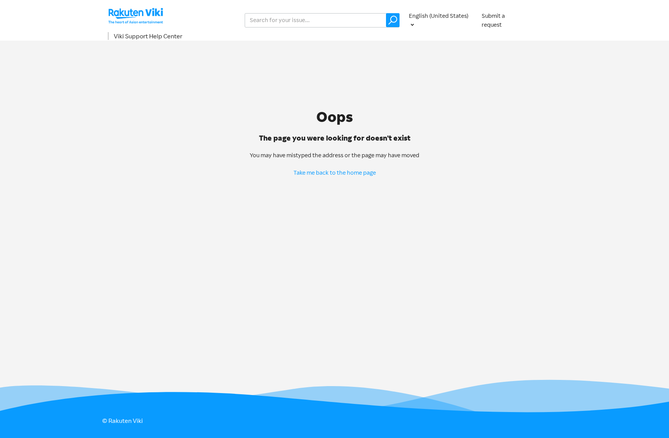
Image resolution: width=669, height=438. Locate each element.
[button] (393, 20)
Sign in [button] (550, 20)
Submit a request (493, 20)
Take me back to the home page (334, 172)
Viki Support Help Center (148, 36)
